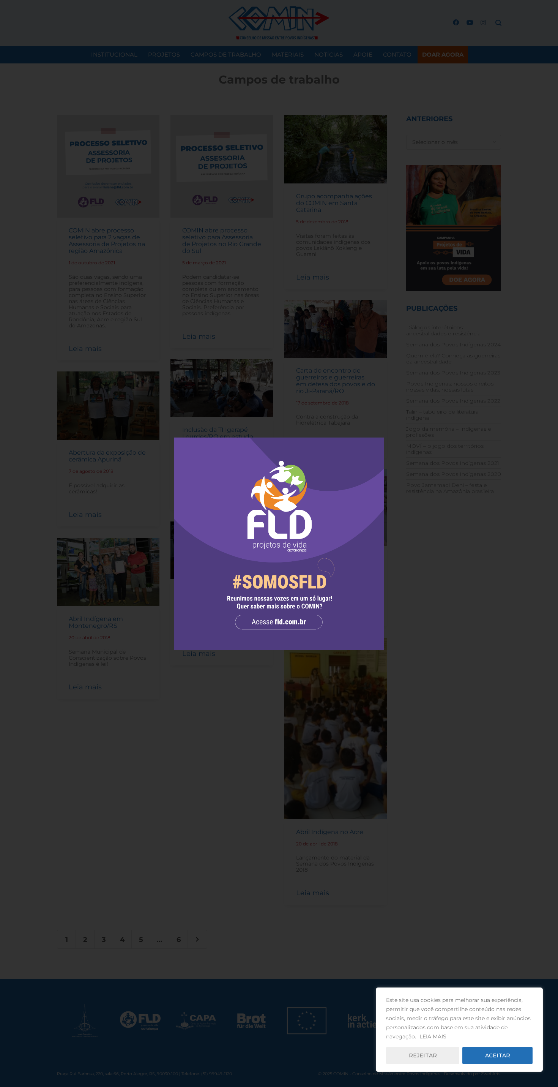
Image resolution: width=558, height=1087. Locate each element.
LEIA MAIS (432, 1036)
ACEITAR (497, 1055)
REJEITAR (423, 1055)
